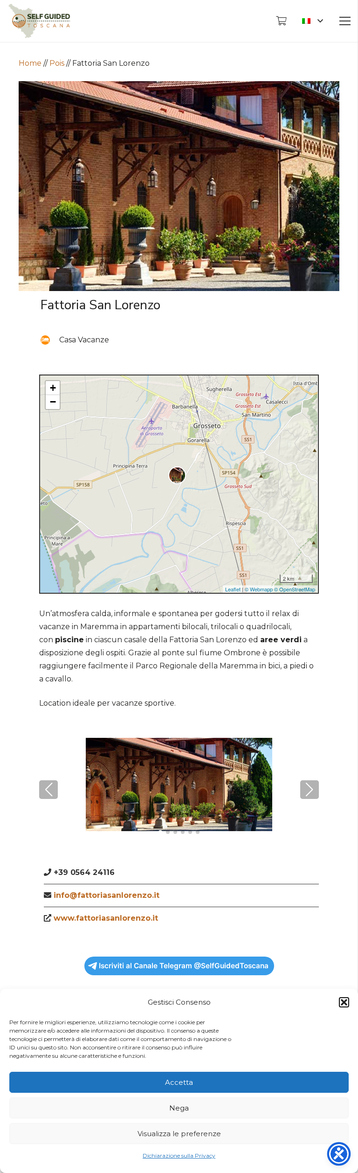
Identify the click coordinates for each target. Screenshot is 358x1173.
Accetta (179, 1082)
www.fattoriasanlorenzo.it (106, 918)
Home (30, 63)
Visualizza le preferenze (179, 1133)
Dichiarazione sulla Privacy (179, 1155)
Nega (179, 1108)
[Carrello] (281, 21)
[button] (344, 1002)
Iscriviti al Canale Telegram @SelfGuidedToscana (183, 965)
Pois (56, 63)
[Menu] (345, 21)
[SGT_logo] (39, 21)
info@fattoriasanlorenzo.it (106, 895)
